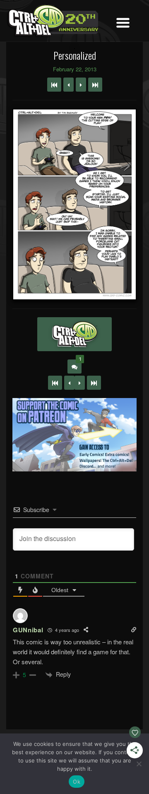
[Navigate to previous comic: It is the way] (68, 85)
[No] (139, 764)
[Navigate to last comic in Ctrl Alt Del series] (95, 85)
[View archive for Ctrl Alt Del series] (74, 334)
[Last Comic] (94, 383)
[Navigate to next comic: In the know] (81, 85)
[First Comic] (55, 383)
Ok (76, 781)
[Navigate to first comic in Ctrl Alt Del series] (54, 85)
